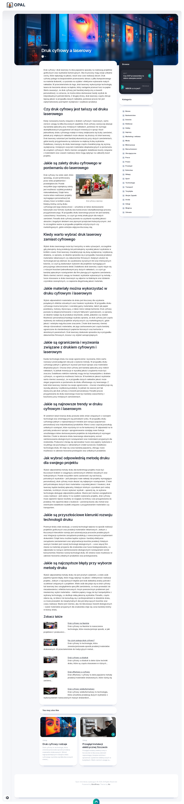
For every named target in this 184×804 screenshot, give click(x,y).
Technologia (130, 183)
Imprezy (128, 132)
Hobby (127, 128)
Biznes (127, 111)
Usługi (45, 45)
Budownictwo (130, 115)
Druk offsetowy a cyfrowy (79, 672)
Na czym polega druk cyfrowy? (81, 640)
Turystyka (129, 191)
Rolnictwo (129, 170)
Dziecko (128, 120)
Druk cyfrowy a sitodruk (78, 658)
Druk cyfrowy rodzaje (54, 744)
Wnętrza (128, 208)
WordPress (95, 784)
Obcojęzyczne (130, 153)
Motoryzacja (130, 145)
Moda (127, 141)
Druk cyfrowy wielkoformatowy (81, 689)
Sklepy (128, 174)
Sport (127, 179)
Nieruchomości (131, 149)
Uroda (127, 200)
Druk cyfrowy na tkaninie (78, 623)
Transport (129, 187)
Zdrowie (128, 212)
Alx (109, 784)
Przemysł (128, 166)
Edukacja (128, 124)
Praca (127, 157)
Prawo (127, 162)
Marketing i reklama (132, 136)
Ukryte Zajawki (131, 195)
